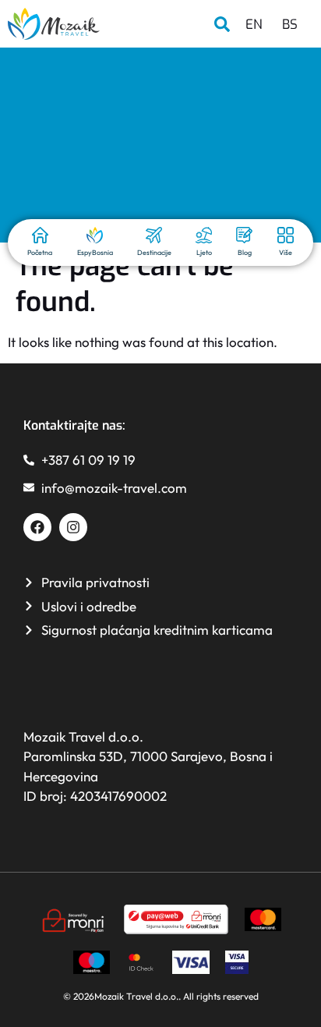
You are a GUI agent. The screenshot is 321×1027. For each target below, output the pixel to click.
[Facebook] (37, 527)
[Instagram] (73, 527)
